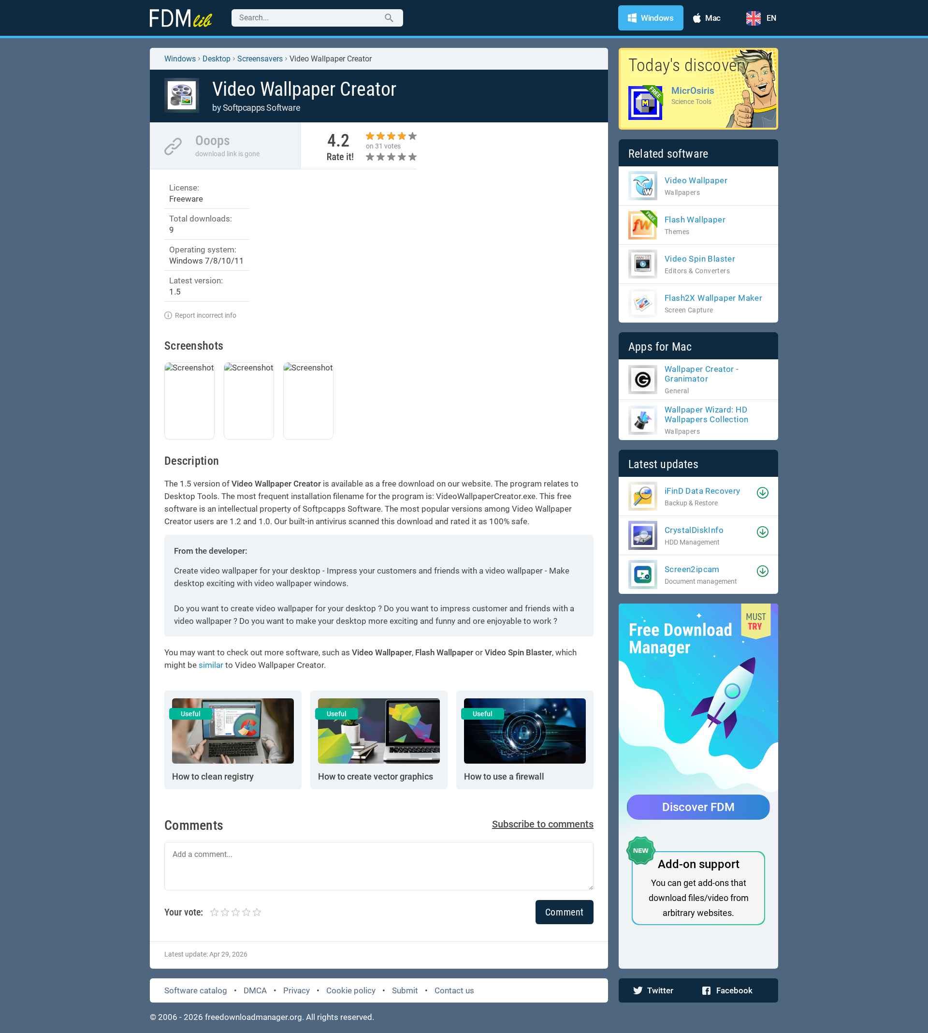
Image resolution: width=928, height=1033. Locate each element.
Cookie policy (351, 990)
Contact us (454, 990)
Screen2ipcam (692, 569)
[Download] (762, 493)
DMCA (255, 990)
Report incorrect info (205, 315)
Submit (405, 990)
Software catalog (195, 990)
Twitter (660, 990)
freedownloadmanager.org (253, 1017)
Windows (180, 58)
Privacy (296, 990)
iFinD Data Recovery (702, 491)
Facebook (734, 990)
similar (211, 665)
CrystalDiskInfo (694, 530)
